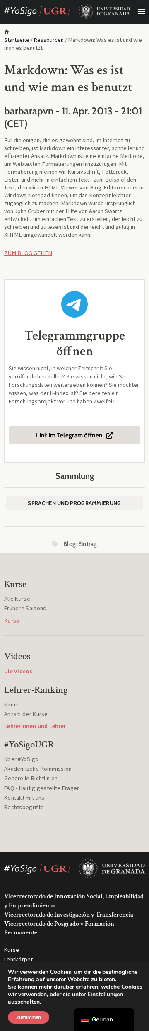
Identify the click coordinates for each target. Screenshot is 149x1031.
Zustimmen (28, 1017)
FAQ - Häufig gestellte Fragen (42, 788)
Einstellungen (105, 994)
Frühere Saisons (25, 608)
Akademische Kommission (38, 768)
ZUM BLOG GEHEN (28, 253)
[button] (141, 11)
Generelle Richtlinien (31, 778)
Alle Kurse (17, 598)
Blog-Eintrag (80, 544)
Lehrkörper (18, 959)
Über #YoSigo (21, 759)
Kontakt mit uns (24, 797)
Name (11, 704)
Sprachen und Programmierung (74, 503)
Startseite (16, 40)
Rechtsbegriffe (24, 807)
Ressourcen (49, 40)
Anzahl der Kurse (26, 714)
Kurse (11, 949)
